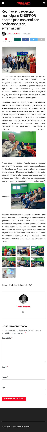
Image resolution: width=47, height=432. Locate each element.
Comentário (7, 338)
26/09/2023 (27, 34)
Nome (5, 367)
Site (3, 388)
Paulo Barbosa (14, 34)
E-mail (5, 377)
